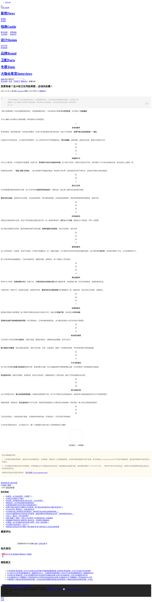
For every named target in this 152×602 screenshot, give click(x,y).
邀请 (9, 485)
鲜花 (2, 483)
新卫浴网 (4, 81)
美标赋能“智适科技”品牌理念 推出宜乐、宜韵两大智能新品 (27, 520)
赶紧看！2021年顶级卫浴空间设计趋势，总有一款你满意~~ (27, 522)
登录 (36, 543)
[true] (24, 79)
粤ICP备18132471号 (55, 589)
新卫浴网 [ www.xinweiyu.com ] (37, 472)
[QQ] (3, 585)
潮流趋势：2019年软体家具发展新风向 (20, 503)
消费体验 (13, 32)
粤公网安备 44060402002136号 (76, 589)
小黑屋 (13, 585)
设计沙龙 (4, 45)
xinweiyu (20, 91)
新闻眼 (3, 21)
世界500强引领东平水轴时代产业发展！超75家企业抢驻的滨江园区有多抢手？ (34, 507)
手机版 (8, 585)
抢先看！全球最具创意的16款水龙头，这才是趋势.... (25, 501)
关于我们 (20, 585)
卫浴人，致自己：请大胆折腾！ (17, 516)
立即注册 (42, 543)
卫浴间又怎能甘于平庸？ (15, 498)
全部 (3, 554)
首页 (8, 2)
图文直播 (4, 32)
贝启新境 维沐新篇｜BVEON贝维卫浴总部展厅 (74, 571)
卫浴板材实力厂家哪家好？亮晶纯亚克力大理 (75, 577)
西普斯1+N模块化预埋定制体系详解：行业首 (76, 579)
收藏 (4, 485)
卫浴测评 (4, 34)
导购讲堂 (13, 34)
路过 (12, 483)
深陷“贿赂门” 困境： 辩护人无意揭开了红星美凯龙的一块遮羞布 (29, 518)
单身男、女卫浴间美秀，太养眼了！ (19, 496)
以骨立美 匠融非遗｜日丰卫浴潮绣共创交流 (72, 575)
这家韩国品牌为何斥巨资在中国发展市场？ (21, 505)
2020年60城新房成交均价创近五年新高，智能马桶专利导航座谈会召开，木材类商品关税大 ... (40, 514)
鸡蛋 (15, 483)
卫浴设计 (16, 81)
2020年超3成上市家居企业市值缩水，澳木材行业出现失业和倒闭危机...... (32, 511)
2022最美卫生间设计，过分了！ (17, 524)
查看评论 (42, 91)
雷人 (9, 483)
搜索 (2, 79)
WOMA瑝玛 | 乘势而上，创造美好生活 (20, 509)
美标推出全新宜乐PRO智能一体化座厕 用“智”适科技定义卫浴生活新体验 (32, 527)
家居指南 (4, 48)
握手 (5, 483)
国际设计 (24, 81)
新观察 (3, 19)
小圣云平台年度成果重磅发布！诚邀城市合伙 (76, 573)
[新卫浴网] (5, 8)
